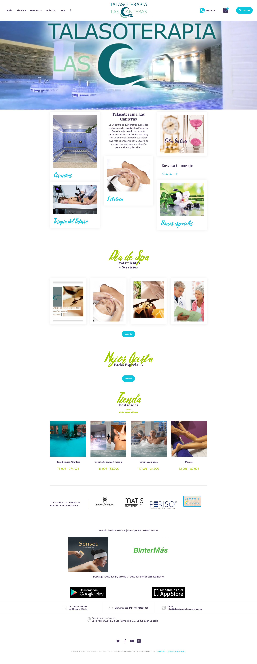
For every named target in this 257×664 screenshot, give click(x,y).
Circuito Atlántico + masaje (108, 461)
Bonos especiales (177, 223)
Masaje (189, 461)
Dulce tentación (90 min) (149, 303)
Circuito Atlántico (149, 461)
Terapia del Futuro (71, 221)
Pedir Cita (169, 147)
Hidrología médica (189, 303)
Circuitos (63, 175)
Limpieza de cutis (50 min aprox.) (108, 303)
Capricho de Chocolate (68, 303)
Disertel (161, 651)
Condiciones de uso (176, 651)
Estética (115, 199)
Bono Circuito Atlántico (68, 461)
